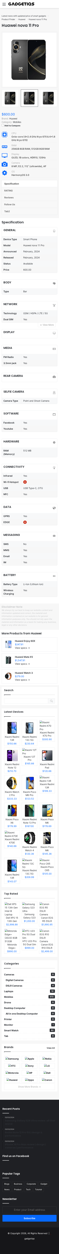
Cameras (29, 974)
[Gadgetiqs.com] (21, 4)
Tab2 (7, 211)
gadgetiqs (29, 1238)
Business (18, 1184)
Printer (29, 1019)
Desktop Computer (29, 1008)
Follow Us (9, 204)
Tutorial (38, 1189)
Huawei (36, 633)
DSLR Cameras (30, 985)
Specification (11, 183)
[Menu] (4, 5)
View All (51, 1048)
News (7, 1189)
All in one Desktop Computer (30, 1013)
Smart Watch (29, 1030)
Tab (29, 1036)
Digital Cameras (30, 980)
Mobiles (17, 122)
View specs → (22, 647)
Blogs (6, 1184)
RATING (8, 190)
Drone (29, 1002)
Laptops (29, 991)
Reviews (9, 197)
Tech (28, 1189)
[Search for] (55, 5)
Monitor (29, 1024)
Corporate (31, 1184)
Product (17, 1189)
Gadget (43, 1184)
